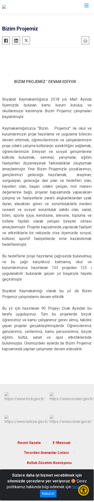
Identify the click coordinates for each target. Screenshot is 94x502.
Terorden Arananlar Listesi (46, 453)
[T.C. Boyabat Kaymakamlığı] (24, 6)
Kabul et (48, 493)
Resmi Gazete (29, 443)
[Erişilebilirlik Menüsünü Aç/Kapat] (83, 490)
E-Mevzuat (61, 443)
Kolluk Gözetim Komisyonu (49, 463)
